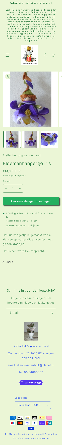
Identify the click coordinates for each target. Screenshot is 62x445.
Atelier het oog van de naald (29, 434)
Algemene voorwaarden (36, 438)
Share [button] (9, 261)
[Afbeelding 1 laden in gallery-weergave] (12, 139)
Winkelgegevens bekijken (22, 225)
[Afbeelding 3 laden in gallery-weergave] (49, 139)
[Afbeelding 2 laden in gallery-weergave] (30, 139)
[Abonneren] (52, 313)
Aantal (6, 181)
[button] (7, 55)
